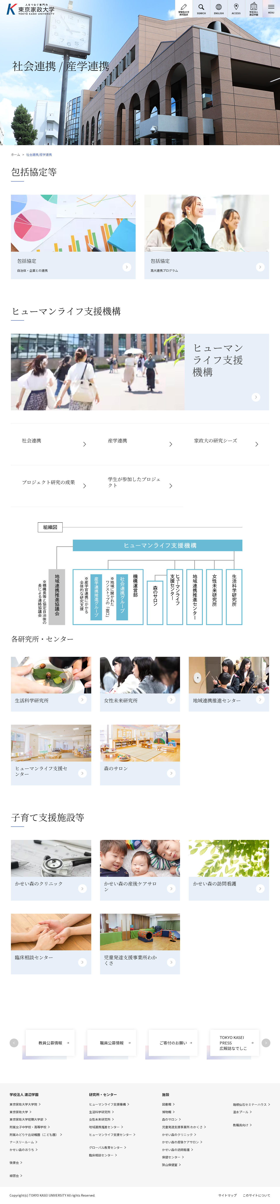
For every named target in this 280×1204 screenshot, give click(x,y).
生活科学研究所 (99, 1112)
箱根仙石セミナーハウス (250, 1105)
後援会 (14, 1163)
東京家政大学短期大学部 (26, 1119)
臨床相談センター (101, 1155)
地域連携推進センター (104, 1127)
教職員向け (240, 1125)
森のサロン (169, 1119)
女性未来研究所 (99, 1119)
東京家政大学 (19, 1112)
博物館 (166, 1112)
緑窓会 (14, 1176)
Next (266, 1043)
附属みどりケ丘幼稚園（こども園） (34, 1135)
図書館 (166, 1104)
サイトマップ (227, 1195)
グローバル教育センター (106, 1148)
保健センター (171, 1157)
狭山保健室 (169, 1165)
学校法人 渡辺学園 (24, 1094)
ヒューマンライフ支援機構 (107, 1104)
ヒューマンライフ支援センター (110, 1135)
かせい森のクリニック (177, 1135)
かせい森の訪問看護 (176, 1150)
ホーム (15, 154)
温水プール (240, 1112)
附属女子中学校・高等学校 (28, 1127)
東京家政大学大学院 (23, 1104)
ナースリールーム (22, 1142)
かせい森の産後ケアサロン (180, 1142)
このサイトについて (256, 1195)
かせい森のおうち (22, 1150)
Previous (14, 1043)
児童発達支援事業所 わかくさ (182, 1127)
